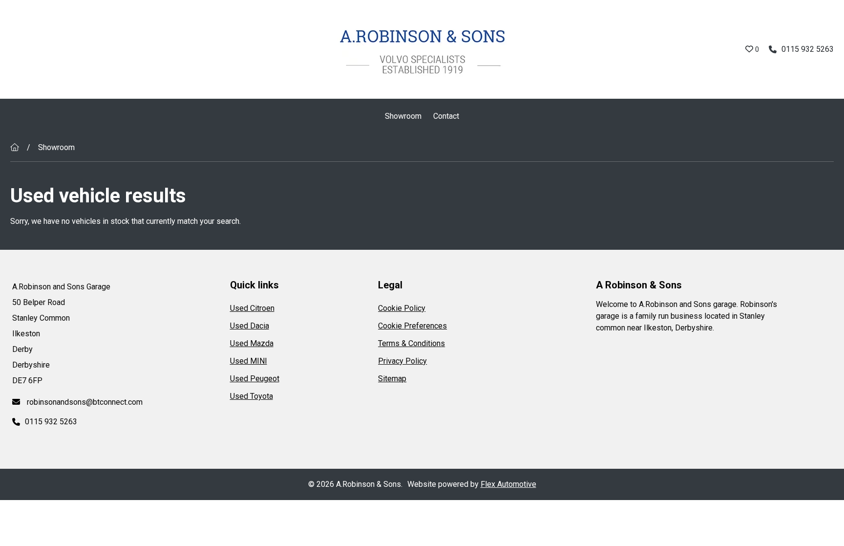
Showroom (403, 116)
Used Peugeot (254, 378)
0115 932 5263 (807, 49)
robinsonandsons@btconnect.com (84, 402)
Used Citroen (252, 308)
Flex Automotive (508, 484)
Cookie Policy (401, 308)
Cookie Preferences (412, 325)
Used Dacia (249, 325)
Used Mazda (252, 343)
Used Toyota (251, 396)
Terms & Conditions (411, 343)
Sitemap (392, 378)
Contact (446, 116)
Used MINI (248, 361)
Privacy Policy (402, 361)
